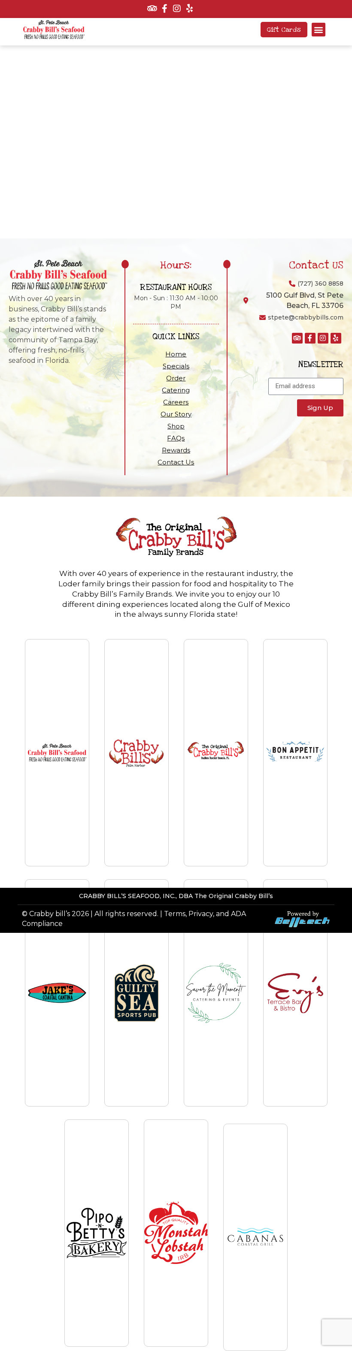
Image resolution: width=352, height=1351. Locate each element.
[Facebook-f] (164, 8)
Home (176, 354)
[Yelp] (189, 8)
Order (176, 378)
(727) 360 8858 (320, 283)
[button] (318, 29)
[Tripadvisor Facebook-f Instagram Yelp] (172, 9)
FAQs (176, 438)
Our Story (176, 414)
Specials (176, 366)
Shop (176, 426)
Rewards (176, 450)
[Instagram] (177, 8)
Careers (176, 402)
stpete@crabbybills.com (305, 317)
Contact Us (176, 462)
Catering (176, 390)
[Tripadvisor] (152, 8)
